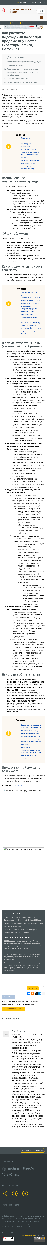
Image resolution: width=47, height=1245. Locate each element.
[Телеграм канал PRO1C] (15, 1194)
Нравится (32, 988)
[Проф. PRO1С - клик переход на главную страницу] (4, 10)
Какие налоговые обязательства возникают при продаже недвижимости (23, 925)
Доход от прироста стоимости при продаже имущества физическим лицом (21, 930)
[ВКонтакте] (28, 993)
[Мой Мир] (39, 993)
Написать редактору (34, 1150)
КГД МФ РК (17, 785)
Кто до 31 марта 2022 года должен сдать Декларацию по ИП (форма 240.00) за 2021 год (22, 918)
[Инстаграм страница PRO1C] (5, 1194)
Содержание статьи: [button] (21, 57)
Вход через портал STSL (14, 1008)
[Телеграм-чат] (25, 1194)
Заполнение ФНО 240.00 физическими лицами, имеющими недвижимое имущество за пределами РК (31, 741)
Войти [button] (22, 2)
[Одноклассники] (32, 993)
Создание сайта (28, 1235)
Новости (9, 997)
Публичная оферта (37, 2)
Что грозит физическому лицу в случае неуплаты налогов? (31, 331)
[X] (36, 993)
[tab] (23, 57)
